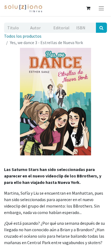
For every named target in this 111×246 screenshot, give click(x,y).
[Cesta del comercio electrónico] (88, 8)
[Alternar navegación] (101, 8)
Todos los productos (22, 36)
